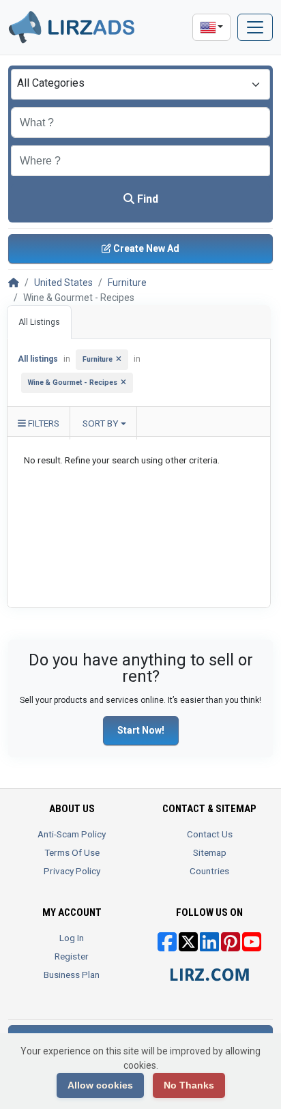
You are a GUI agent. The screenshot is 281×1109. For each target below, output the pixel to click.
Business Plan (72, 974)
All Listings (39, 322)
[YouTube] (251, 946)
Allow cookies (100, 1085)
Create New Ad (145, 248)
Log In (71, 937)
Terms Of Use (72, 852)
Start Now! (140, 730)
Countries (209, 870)
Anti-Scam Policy (72, 834)
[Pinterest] (230, 946)
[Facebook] (167, 946)
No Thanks (189, 1085)
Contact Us (210, 834)
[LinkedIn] (209, 946)
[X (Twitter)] (188, 946)
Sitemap (209, 852)
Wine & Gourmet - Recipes (72, 382)
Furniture (127, 282)
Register (72, 956)
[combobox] (140, 84)
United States (63, 282)
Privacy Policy (72, 870)
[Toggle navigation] (255, 27)
